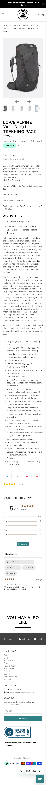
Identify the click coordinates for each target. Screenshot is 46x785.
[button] (23, 516)
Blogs (6, 658)
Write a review (23, 544)
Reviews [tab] (11, 554)
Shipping (7, 663)
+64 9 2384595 (15, 689)
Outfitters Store (26, 758)
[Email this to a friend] (37, 476)
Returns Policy (10, 666)
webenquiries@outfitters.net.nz (21, 692)
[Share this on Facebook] (17, 476)
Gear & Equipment (20, 25)
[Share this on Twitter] (7, 476)
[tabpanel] (23, 582)
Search (7, 674)
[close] (43, 4)
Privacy (7, 671)
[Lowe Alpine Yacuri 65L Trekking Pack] (23, 68)
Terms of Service (10, 677)
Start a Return (9, 669)
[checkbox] (10, 573)
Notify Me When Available (14, 159)
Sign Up (23, 718)
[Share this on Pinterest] (27, 476)
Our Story (8, 655)
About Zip (8, 679)
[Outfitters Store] (23, 14)
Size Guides (8, 661)
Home (6, 25)
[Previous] (17, 101)
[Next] (29, 101)
